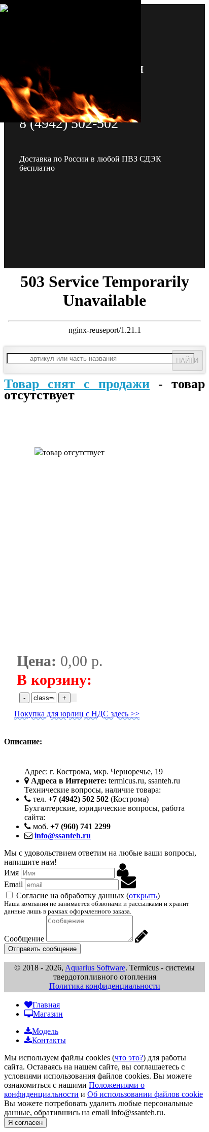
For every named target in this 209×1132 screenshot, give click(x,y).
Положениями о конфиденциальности (74, 1089)
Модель (45, 1031)
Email (13, 884)
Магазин (48, 1014)
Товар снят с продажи (77, 383)
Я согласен (25, 1122)
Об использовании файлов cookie (145, 1094)
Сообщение (24, 938)
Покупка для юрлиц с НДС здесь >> (77, 713)
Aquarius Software (95, 967)
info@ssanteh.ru (62, 835)
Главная (46, 1004)
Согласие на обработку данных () (88, 895)
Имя (11, 872)
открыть (143, 895)
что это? (129, 1057)
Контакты (49, 1040)
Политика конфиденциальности (104, 986)
